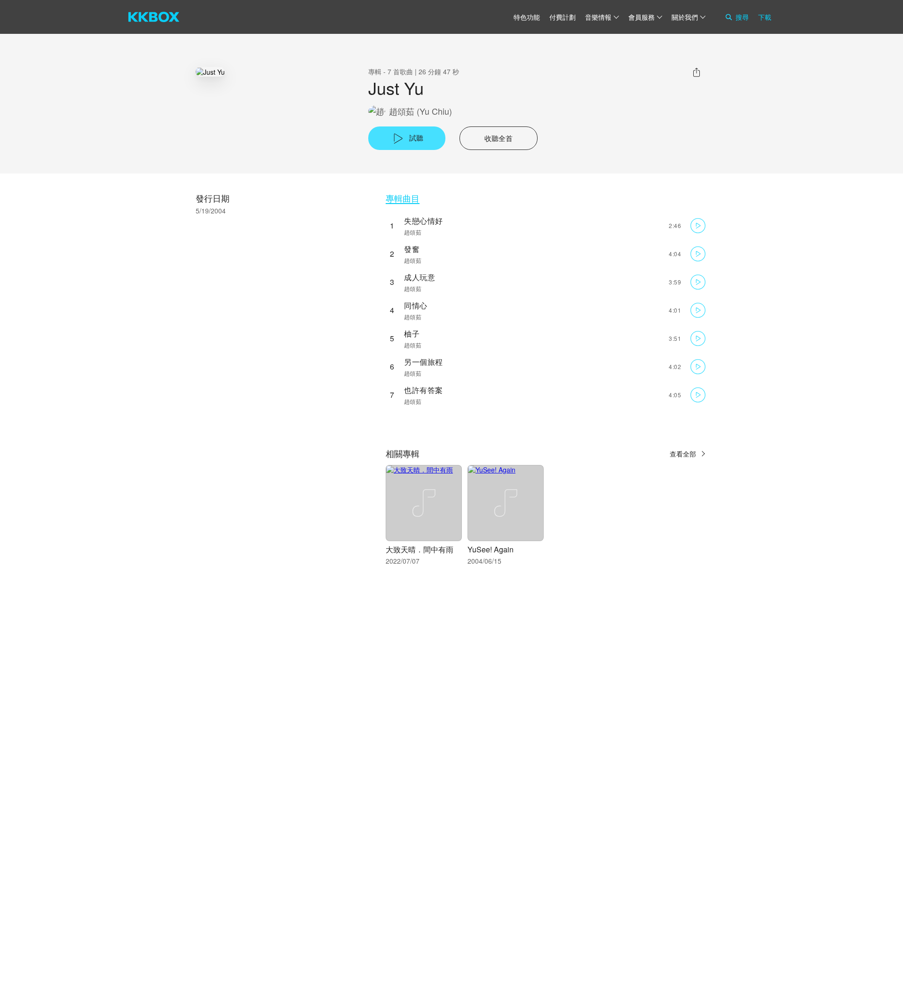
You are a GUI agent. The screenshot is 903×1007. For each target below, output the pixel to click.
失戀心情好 (423, 220)
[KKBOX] (154, 17)
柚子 (412, 333)
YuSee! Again (490, 549)
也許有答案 (423, 390)
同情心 (416, 305)
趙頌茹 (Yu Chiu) (420, 111)
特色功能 (527, 17)
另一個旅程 (423, 361)
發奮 (412, 249)
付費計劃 (562, 17)
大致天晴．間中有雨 (419, 549)
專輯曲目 (403, 198)
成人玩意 (419, 277)
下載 (764, 17)
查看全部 (683, 453)
